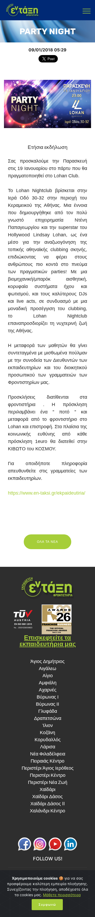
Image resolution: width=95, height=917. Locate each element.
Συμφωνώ (47, 904)
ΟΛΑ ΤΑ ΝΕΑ (47, 542)
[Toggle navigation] (87, 10)
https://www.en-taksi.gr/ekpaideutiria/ (46, 493)
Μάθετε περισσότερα (62, 894)
